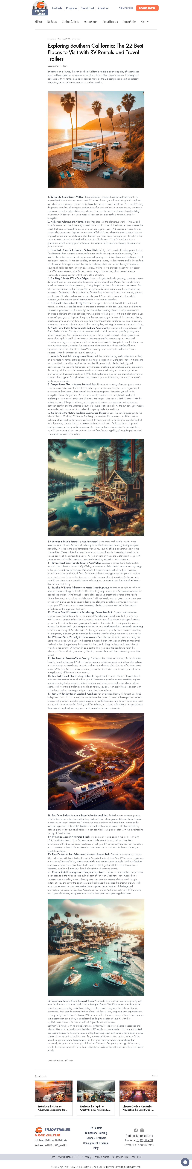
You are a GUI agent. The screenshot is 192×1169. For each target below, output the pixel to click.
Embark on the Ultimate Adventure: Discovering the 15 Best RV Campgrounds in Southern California (53, 1108)
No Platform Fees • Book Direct (126, 1157)
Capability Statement (132, 1166)
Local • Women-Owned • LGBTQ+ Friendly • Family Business (80, 1157)
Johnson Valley (129, 21)
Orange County (90, 21)
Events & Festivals (96, 1137)
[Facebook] (135, 1130)
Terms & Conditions (115, 1166)
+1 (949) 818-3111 (144, 1140)
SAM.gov (58, 1145)
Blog (95, 1147)
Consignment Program (96, 1143)
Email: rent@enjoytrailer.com (139, 1135)
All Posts (38, 21)
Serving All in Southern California (139, 1145)
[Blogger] (142, 1130)
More (143, 21)
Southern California (70, 21)
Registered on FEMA (44, 1145)
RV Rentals (52, 21)
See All (154, 1075)
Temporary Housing (96, 1132)
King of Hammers (110, 21)
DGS (65, 1145)
